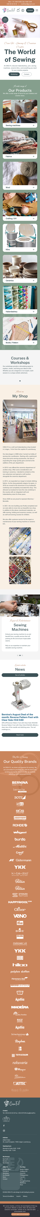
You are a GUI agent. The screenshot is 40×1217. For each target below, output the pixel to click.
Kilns (8, 249)
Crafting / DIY (11, 218)
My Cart (5, 1161)
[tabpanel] (20, 634)
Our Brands (6, 1175)
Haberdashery (11, 311)
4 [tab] (16, 748)
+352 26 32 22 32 (12, 4)
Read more (20, 735)
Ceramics (10, 280)
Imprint (18, 1196)
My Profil (5, 1159)
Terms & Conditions (8, 1196)
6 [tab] (20, 748)
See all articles (20, 675)
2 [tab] (20, 655)
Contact (30, 10)
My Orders (6, 1163)
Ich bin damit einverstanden (20, 1214)
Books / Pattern (12, 343)
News (4, 1177)
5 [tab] (18, 748)
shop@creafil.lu (30, 1113)
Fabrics (9, 156)
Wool (8, 187)
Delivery (25, 1196)
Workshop (14, 74)
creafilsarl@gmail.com (28, 4)
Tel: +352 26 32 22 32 (9, 1113)
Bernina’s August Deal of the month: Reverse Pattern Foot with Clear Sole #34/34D (20, 717)
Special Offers (7, 1169)
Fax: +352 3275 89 (20, 1113)
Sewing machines (13, 125)
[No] (38, 1210)
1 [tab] (20, 380)
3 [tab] (22, 655)
